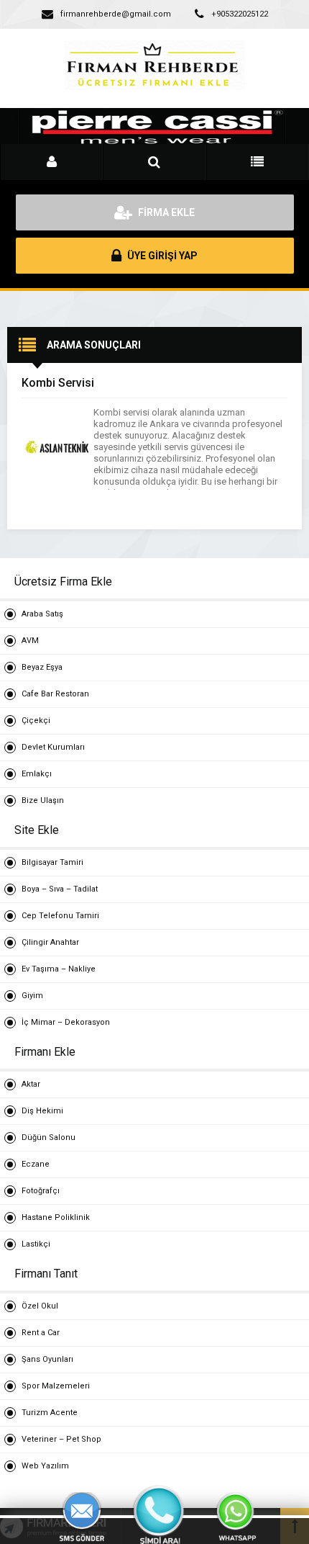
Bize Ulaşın (43, 800)
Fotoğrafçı (41, 1190)
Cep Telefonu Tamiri (60, 915)
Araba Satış (42, 614)
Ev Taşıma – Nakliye (59, 969)
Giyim (32, 995)
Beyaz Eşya (42, 667)
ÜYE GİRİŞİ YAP (161, 255)
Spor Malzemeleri (56, 1386)
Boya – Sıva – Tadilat (60, 889)
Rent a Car (41, 1332)
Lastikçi (36, 1244)
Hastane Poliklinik (56, 1217)
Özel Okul (40, 1306)
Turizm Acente (50, 1412)
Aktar (31, 1084)
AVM (30, 640)
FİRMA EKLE (165, 212)
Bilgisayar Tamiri (52, 862)
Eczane (36, 1164)
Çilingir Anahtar (50, 942)
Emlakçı (37, 773)
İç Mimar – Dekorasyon (66, 1022)
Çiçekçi (36, 720)
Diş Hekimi (42, 1111)
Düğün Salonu (48, 1137)
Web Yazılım (45, 1466)
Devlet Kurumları (53, 747)
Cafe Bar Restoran (55, 694)
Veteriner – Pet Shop (61, 1439)
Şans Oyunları (47, 1359)
